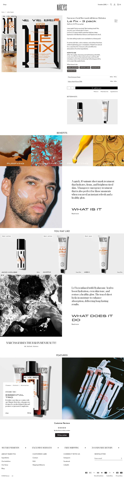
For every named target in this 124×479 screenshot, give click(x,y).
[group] (9, 24)
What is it (96, 91)
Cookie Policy (109, 476)
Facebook (67, 461)
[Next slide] (121, 251)
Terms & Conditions (98, 476)
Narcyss (7, 476)
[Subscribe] (121, 458)
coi (12, 476)
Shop (4, 4)
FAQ (34, 461)
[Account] (114, 5)
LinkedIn (66, 465)
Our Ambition (6, 461)
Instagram (67, 458)
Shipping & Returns (39, 465)
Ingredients (5, 458)
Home (3, 12)
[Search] (111, 5)
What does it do (104, 91)
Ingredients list (114, 91)
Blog (3, 468)
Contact (35, 458)
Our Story (5, 465)
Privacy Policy (119, 476)
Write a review (62, 435)
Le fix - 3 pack (10, 12)
